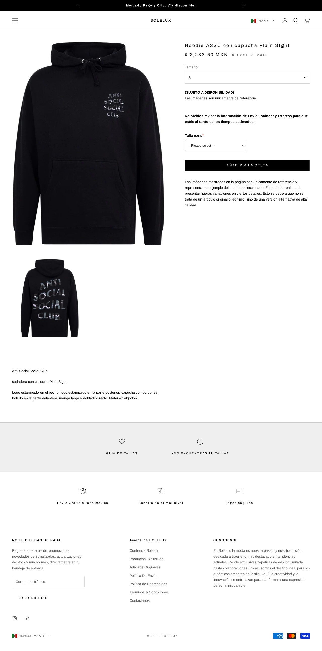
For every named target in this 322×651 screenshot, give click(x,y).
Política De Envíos (144, 576)
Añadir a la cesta (247, 165)
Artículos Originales (145, 567)
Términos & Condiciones (149, 592)
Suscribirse (33, 598)
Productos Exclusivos (146, 559)
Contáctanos (140, 600)
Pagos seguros (239, 503)
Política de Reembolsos (148, 584)
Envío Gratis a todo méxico (82, 503)
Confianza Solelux (144, 550)
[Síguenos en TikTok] (27, 618)
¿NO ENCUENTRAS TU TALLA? (200, 453)
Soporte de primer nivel (161, 503)
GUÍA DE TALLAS (122, 453)
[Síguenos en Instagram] (14, 618)
